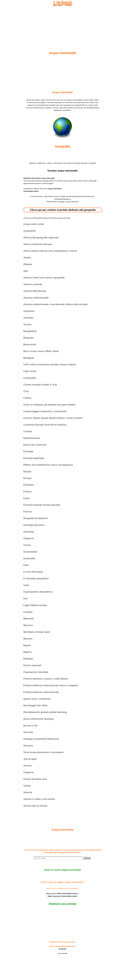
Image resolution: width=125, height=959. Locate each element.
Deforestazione (31, 438)
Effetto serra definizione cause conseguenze (48, 465)
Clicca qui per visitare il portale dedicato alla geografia (63, 209)
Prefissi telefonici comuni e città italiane (45, 678)
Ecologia (28, 451)
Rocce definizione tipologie (38, 719)
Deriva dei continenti (35, 445)
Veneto (27, 785)
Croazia (27, 431)
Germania (28, 531)
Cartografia (29, 378)
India (26, 585)
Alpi (25, 271)
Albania (27, 264)
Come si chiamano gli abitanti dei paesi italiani (49, 404)
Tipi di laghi (30, 759)
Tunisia (27, 765)
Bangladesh (30, 331)
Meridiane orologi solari (36, 632)
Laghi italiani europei (35, 605)
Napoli (27, 645)
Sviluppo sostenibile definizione (41, 739)
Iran (25, 598)
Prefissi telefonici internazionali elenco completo (50, 685)
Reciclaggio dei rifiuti (35, 705)
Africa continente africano (37, 244)
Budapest (28, 358)
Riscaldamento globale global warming (45, 712)
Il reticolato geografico (36, 578)
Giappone (28, 538)
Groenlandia (30, 551)
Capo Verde (29, 371)
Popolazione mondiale (35, 672)
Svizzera (28, 745)
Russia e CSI (30, 725)
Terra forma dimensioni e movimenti (43, 752)
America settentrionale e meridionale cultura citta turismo (55, 304)
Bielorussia (29, 344)
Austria (27, 324)
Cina (25, 391)
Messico (27, 638)
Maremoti (28, 618)
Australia (28, 317)
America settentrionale (36, 297)
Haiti (25, 565)
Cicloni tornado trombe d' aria (40, 384)
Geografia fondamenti (35, 518)
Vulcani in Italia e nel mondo (39, 799)
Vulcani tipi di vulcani (35, 806)
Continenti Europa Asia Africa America (44, 424)
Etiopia (27, 471)
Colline (27, 398)
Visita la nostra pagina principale (62, 870)
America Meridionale (34, 291)
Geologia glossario (34, 525)
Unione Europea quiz (35, 779)
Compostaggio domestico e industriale (45, 411)
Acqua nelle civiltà (33, 224)
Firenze (27, 491)
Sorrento (28, 732)
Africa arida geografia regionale (41, 237)
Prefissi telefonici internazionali (41, 692)
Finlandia (28, 485)
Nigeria (27, 652)
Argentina (28, 311)
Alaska (27, 257)
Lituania (27, 612)
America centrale (32, 284)
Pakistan (28, 658)
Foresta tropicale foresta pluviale (41, 505)
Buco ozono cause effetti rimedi (41, 351)
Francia (27, 511)
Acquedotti (29, 231)
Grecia (27, 545)
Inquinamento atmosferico (38, 592)
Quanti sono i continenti (36, 699)
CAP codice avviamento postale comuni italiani (49, 364)
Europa (27, 478)
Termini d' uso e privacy (62, 903)
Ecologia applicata (33, 458)
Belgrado (28, 338)
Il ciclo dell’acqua (33, 572)
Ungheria (28, 772)
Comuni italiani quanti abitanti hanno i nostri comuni (52, 418)
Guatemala (29, 558)
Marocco (28, 625)
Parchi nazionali (32, 665)
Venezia (27, 792)
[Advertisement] (62, 25)
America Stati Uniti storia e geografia (43, 277)
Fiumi (26, 498)
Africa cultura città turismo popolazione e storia (50, 251)
